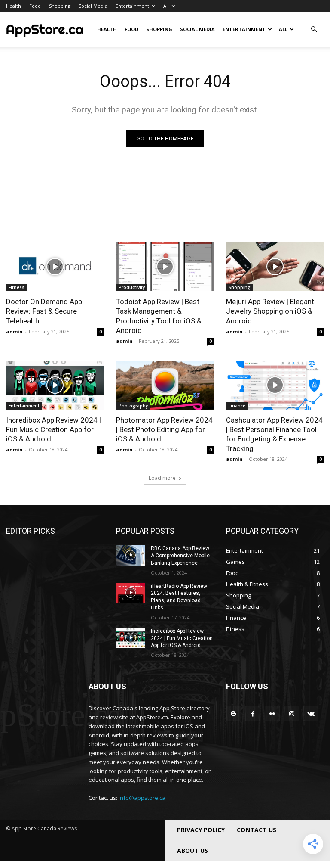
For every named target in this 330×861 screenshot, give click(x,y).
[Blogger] (233, 713)
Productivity (132, 287)
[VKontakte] (310, 713)
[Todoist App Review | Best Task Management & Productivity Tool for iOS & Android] (165, 266)
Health (13, 6)
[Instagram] (291, 713)
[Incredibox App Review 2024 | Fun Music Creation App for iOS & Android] (55, 385)
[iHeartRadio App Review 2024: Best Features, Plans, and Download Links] (130, 593)
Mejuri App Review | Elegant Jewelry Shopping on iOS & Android (270, 311)
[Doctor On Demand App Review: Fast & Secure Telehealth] (55, 266)
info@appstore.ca (142, 798)
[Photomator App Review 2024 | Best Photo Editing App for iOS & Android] (165, 385)
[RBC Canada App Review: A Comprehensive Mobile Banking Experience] (130, 555)
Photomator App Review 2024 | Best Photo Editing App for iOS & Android (164, 429)
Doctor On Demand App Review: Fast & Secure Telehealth (44, 311)
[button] (313, 29)
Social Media (93, 6)
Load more (162, 478)
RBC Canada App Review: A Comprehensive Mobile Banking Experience (181, 555)
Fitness (16, 287)
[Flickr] (272, 713)
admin (14, 331)
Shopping (59, 6)
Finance (237, 406)
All (166, 6)
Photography (133, 406)
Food (35, 6)
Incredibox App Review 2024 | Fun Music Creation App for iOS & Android (53, 429)
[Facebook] (252, 713)
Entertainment (132, 6)
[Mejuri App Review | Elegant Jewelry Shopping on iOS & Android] (275, 266)
